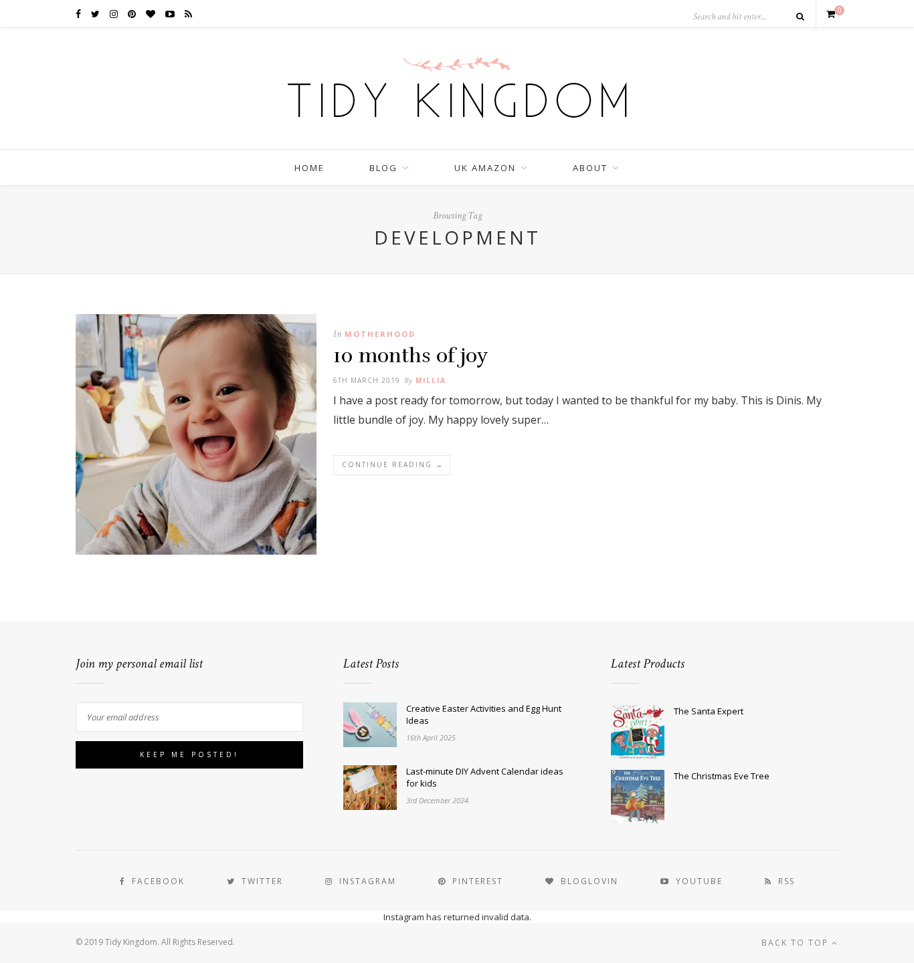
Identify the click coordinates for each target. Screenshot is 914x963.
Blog (383, 168)
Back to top (796, 942)
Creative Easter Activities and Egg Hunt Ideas (483, 714)
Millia (431, 380)
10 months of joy (410, 355)
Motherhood (380, 334)
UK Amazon (485, 168)
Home (309, 168)
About (590, 168)
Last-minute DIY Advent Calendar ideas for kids (484, 777)
